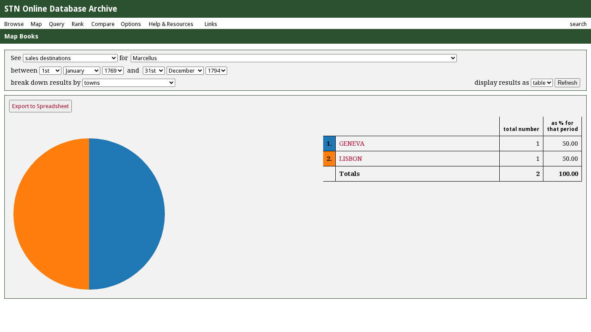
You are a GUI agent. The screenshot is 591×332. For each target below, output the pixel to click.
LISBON (350, 159)
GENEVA (351, 143)
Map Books (21, 36)
